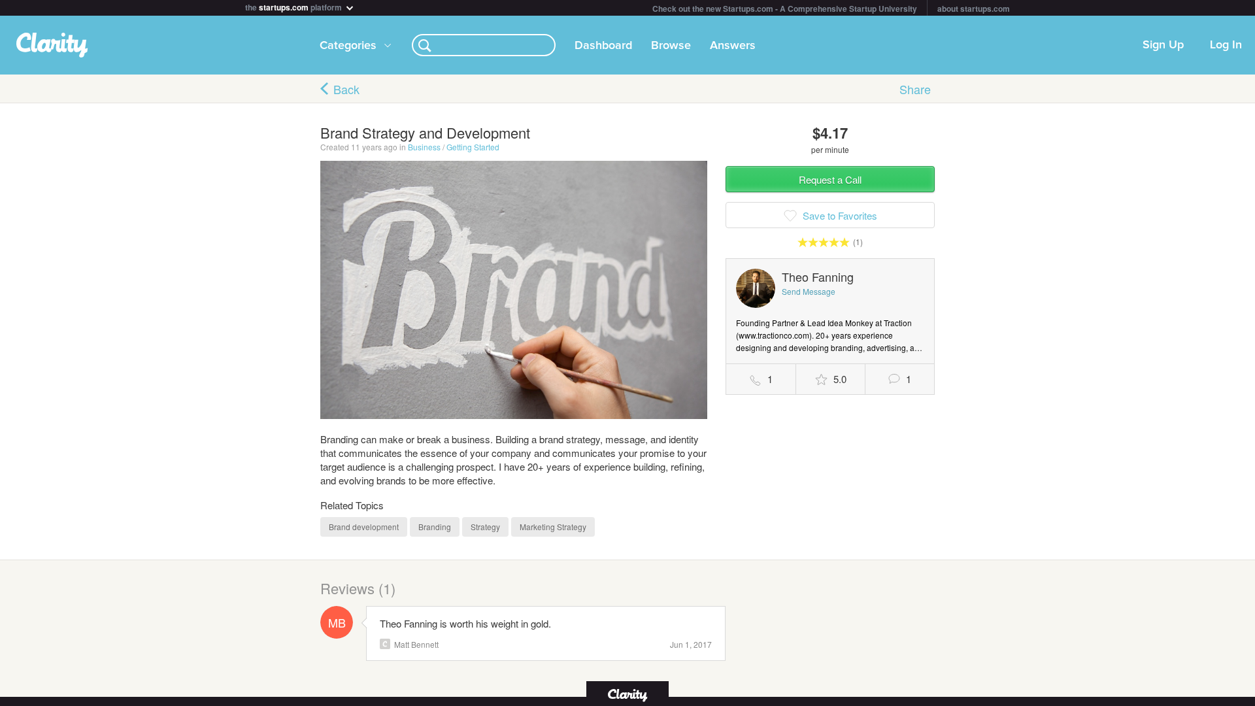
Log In (1226, 45)
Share (915, 88)
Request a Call (830, 179)
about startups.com (973, 8)
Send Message (808, 291)
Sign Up (1163, 45)
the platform (294, 6)
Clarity (385, 644)
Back (346, 88)
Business (424, 146)
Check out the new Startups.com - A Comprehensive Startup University (784, 8)
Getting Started (472, 146)
